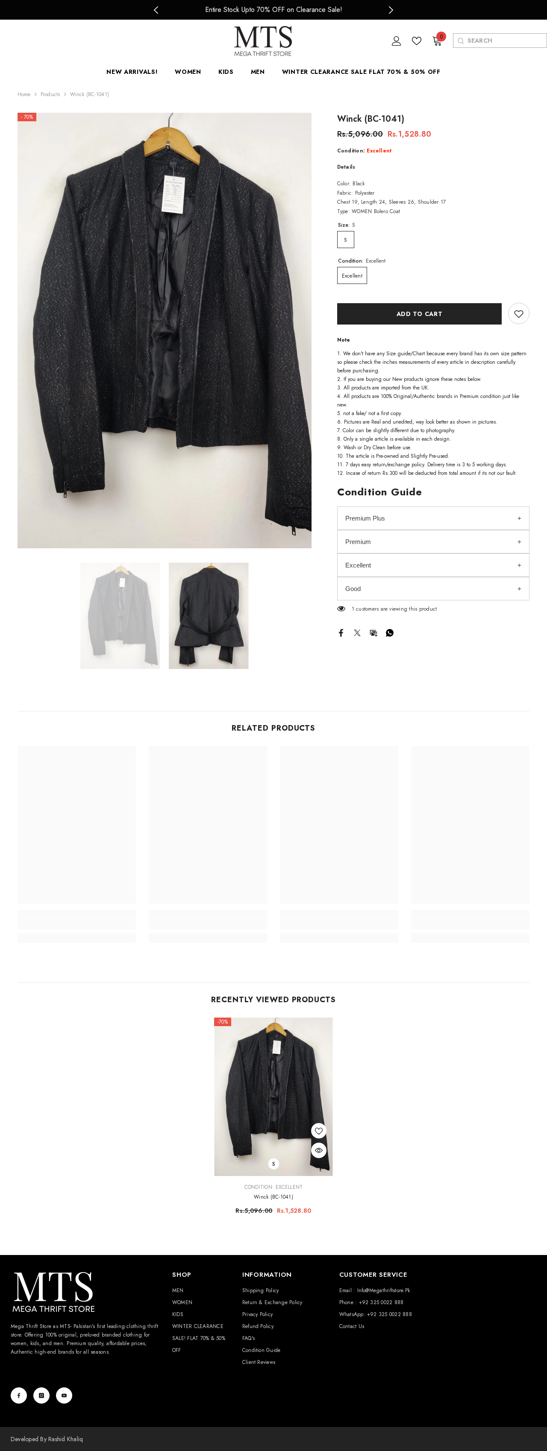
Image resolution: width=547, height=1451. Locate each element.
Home (24, 94)
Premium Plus (365, 518)
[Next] (391, 10)
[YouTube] (64, 1395)
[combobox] (507, 40)
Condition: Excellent (273, 1187)
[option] (274, 10)
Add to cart (420, 314)
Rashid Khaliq (65, 1439)
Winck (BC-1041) (273, 1197)
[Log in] (396, 41)
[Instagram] (41, 1395)
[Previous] (156, 10)
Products (50, 94)
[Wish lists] (416, 41)
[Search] (460, 40)
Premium (358, 541)
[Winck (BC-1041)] (273, 1097)
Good (353, 588)
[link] (518, 314)
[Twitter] (357, 632)
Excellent (358, 565)
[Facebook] (341, 632)
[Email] (373, 632)
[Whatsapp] (390, 632)
